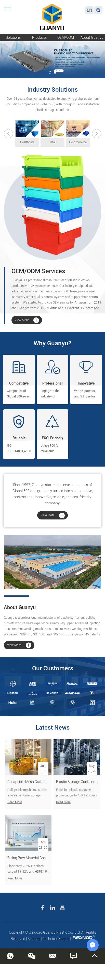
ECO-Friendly (52, 438)
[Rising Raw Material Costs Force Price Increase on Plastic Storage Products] (28, 833)
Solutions (13, 37)
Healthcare (27, 142)
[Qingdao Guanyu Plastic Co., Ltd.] (52, 17)
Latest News (53, 727)
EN (89, 10)
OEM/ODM (65, 37)
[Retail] (52, 128)
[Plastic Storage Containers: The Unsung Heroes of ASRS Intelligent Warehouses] (77, 757)
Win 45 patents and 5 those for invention (84, 396)
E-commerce (78, 142)
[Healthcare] (27, 128)
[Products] (52, 207)
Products (39, 37)
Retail (52, 142)
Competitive (19, 383)
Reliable (18, 438)
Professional (52, 383)
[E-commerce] (78, 128)
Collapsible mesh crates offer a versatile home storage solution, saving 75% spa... (27, 795)
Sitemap (34, 939)
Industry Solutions (52, 89)
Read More (14, 802)
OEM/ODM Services (38, 271)
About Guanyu (92, 37)
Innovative (86, 383)
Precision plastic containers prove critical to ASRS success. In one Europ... (77, 795)
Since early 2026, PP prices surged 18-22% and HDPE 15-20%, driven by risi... (27, 871)
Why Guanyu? (52, 343)
